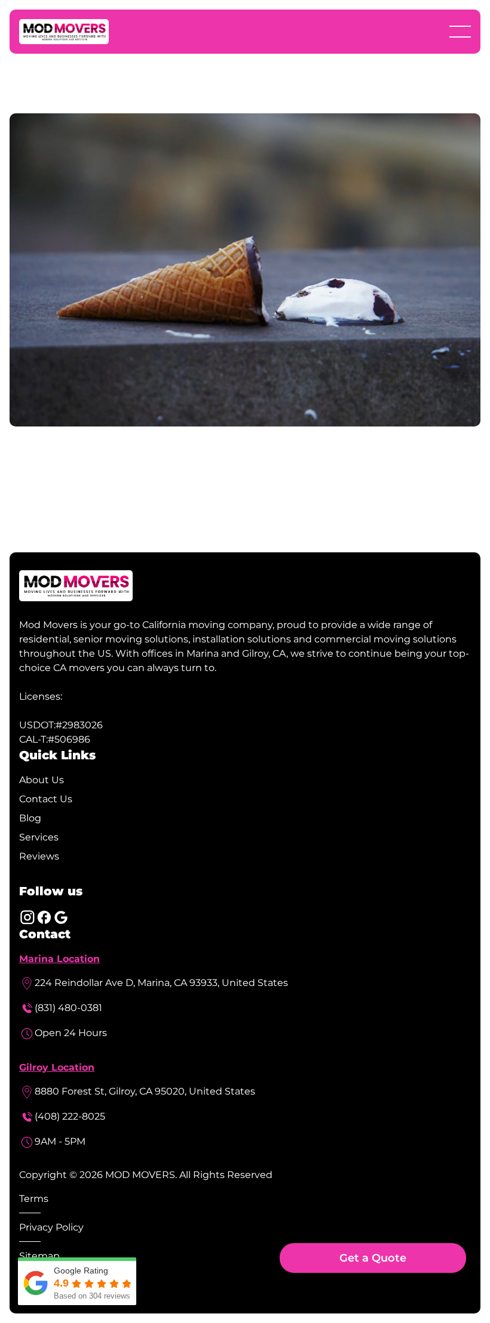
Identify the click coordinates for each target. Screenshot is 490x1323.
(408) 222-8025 (70, 1116)
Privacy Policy (51, 1227)
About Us (41, 780)
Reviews (39, 856)
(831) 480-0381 (68, 1007)
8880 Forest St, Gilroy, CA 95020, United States (145, 1091)
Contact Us (45, 799)
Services (39, 837)
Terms (33, 1198)
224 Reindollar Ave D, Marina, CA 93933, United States (161, 982)
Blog (30, 818)
